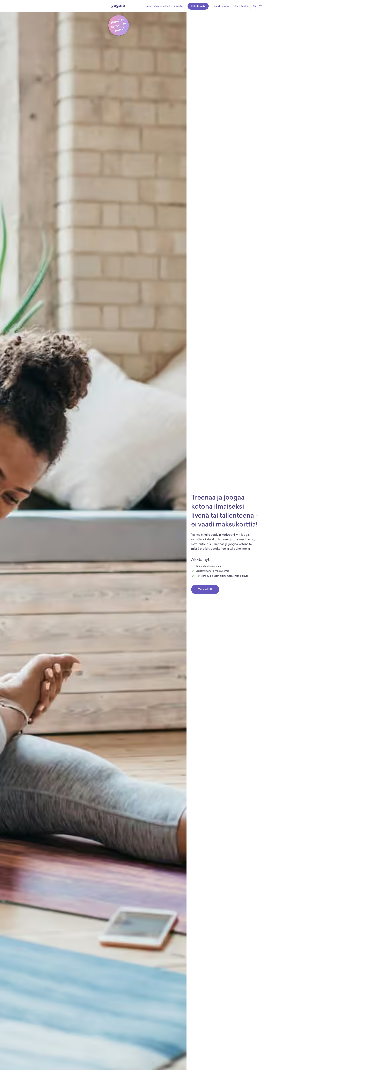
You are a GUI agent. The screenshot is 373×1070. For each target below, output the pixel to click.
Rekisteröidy (198, 6)
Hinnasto (178, 6)
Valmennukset (162, 6)
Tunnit (148, 6)
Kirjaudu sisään (220, 6)
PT (260, 6)
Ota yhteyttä (241, 6)
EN (254, 6)
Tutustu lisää (205, 589)
